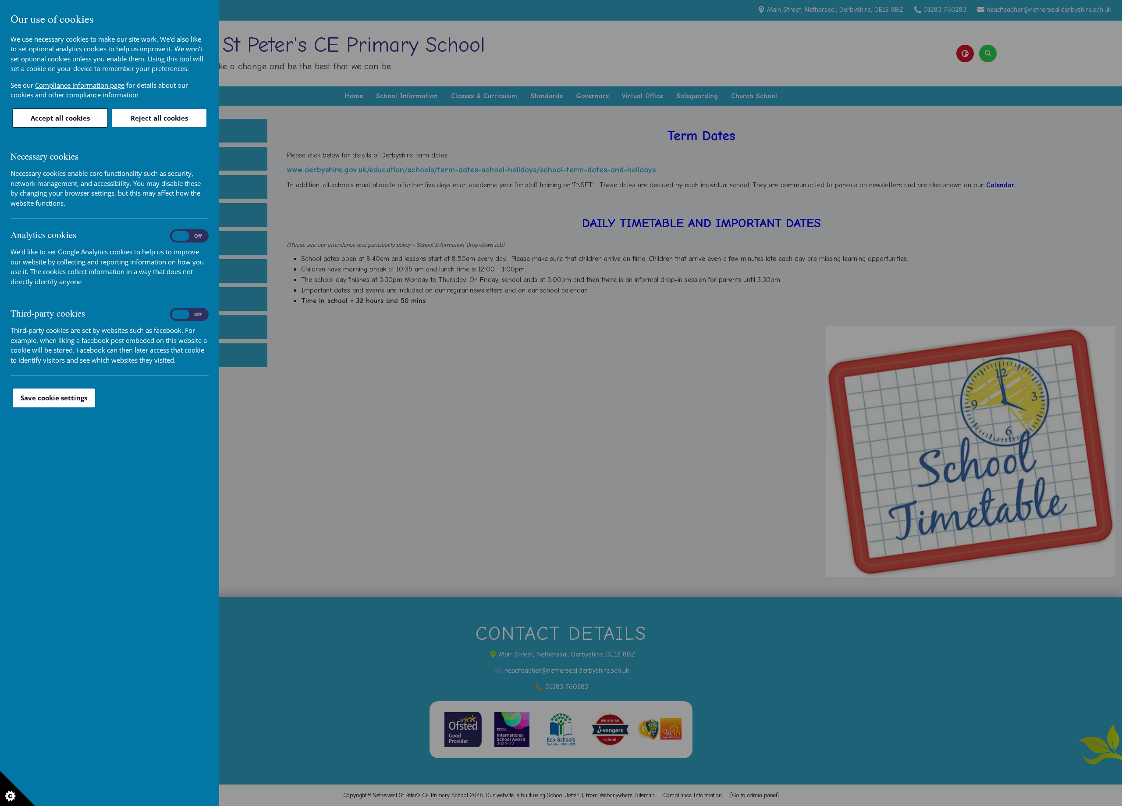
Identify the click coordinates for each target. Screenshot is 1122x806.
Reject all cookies (159, 118)
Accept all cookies (60, 118)
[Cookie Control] (17, 788)
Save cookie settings (54, 397)
